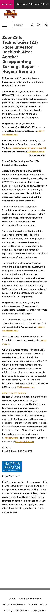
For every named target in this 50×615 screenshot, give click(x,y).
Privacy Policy (38, 610)
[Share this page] (46, 24)
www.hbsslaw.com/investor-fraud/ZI (27, 148)
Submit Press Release (14, 604)
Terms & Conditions (37, 604)
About (12, 598)
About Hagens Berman (14, 393)
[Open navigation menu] (4, 24)
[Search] (32, 25)
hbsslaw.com (11, 437)
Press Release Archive (29, 598)
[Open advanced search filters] (38, 25)
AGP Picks (7, 4)
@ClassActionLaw (24, 441)
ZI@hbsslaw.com (35, 151)
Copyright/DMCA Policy (16, 610)
